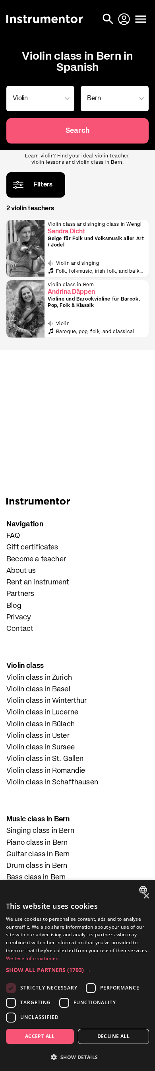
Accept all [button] (40, 1036)
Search (77, 130)
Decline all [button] (113, 1036)
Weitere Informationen (32, 958)
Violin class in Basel (38, 689)
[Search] (109, 19)
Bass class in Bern (36, 877)
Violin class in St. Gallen (45, 759)
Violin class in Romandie (45, 770)
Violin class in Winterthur (46, 700)
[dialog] (77, 975)
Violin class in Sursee (40, 747)
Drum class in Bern (36, 865)
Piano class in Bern (37, 842)
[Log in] (125, 19)
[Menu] (141, 19)
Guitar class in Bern (38, 854)
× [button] (146, 896)
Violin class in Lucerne (42, 712)
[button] (77, 970)
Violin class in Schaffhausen (52, 782)
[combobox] (39, 98)
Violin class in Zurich (39, 677)
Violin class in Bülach (40, 724)
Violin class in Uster (38, 735)
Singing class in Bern (40, 830)
